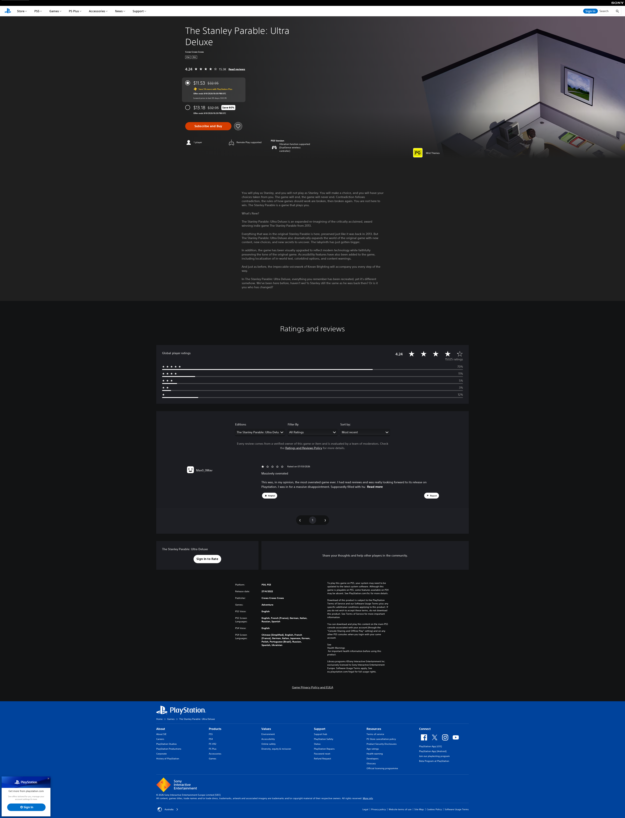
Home (159, 719)
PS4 (211, 739)
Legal (365, 809)
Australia (169, 809)
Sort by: (345, 424)
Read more (375, 487)
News (119, 11)
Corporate (161, 753)
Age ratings (373, 748)
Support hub (320, 734)
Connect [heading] (425, 729)
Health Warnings (336, 647)
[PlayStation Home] (8, 11)
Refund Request (322, 758)
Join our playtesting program (434, 756)
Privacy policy (378, 809)
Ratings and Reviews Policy (303, 448)
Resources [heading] (374, 729)
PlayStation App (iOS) (430, 746)
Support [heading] (319, 729)
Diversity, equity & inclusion (276, 748)
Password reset (322, 753)
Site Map (419, 809)
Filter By (293, 424)
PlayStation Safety (323, 739)
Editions (240, 424)
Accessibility (268, 739)
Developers (373, 758)
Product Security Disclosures (382, 743)
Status (317, 743)
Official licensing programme (382, 768)
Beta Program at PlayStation (434, 761)
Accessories (97, 11)
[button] (269, 495)
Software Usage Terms (457, 809)
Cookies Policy (434, 809)
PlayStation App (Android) (432, 751)
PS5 (36, 11)
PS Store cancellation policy (381, 739)
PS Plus (74, 11)
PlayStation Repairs (324, 748)
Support (138, 11)
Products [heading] (215, 729)
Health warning (375, 753)
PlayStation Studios (166, 743)
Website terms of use (400, 809)
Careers (160, 739)
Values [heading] (266, 729)
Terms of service (375, 734)
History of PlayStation (167, 758)
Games (54, 11)
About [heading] (160, 729)
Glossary (371, 763)
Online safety (268, 743)
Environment (268, 734)
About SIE (161, 734)
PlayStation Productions (168, 748)
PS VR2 (212, 743)
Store (20, 11)
